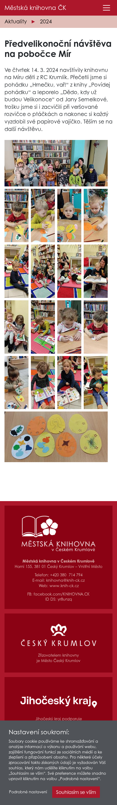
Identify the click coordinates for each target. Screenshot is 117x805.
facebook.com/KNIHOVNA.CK (62, 594)
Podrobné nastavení (28, 792)
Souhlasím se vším (76, 792)
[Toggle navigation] (106, 8)
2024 (46, 21)
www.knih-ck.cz (64, 586)
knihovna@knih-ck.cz (65, 580)
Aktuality (15, 21)
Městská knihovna (35, 7)
